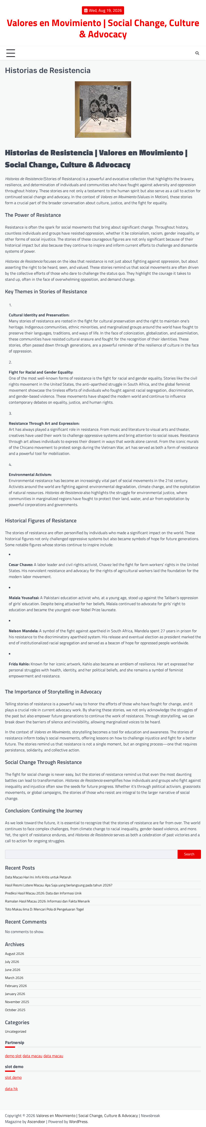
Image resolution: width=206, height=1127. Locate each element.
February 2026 (16, 985)
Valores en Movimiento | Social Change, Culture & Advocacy (103, 28)
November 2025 (17, 1001)
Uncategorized (15, 1031)
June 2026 (12, 969)
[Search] (197, 53)
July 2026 (12, 961)
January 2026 (15, 993)
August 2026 (14, 953)
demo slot (13, 1056)
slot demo (13, 1077)
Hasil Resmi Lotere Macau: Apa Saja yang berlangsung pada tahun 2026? (58, 885)
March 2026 (14, 977)
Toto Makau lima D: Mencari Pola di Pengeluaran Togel (44, 909)
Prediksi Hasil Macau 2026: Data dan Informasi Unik (43, 893)
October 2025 (15, 1009)
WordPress (78, 1121)
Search (189, 854)
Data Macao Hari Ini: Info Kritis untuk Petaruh (38, 877)
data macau (32, 1056)
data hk (11, 1089)
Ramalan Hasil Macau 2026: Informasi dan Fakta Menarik (47, 901)
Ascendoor (36, 1121)
